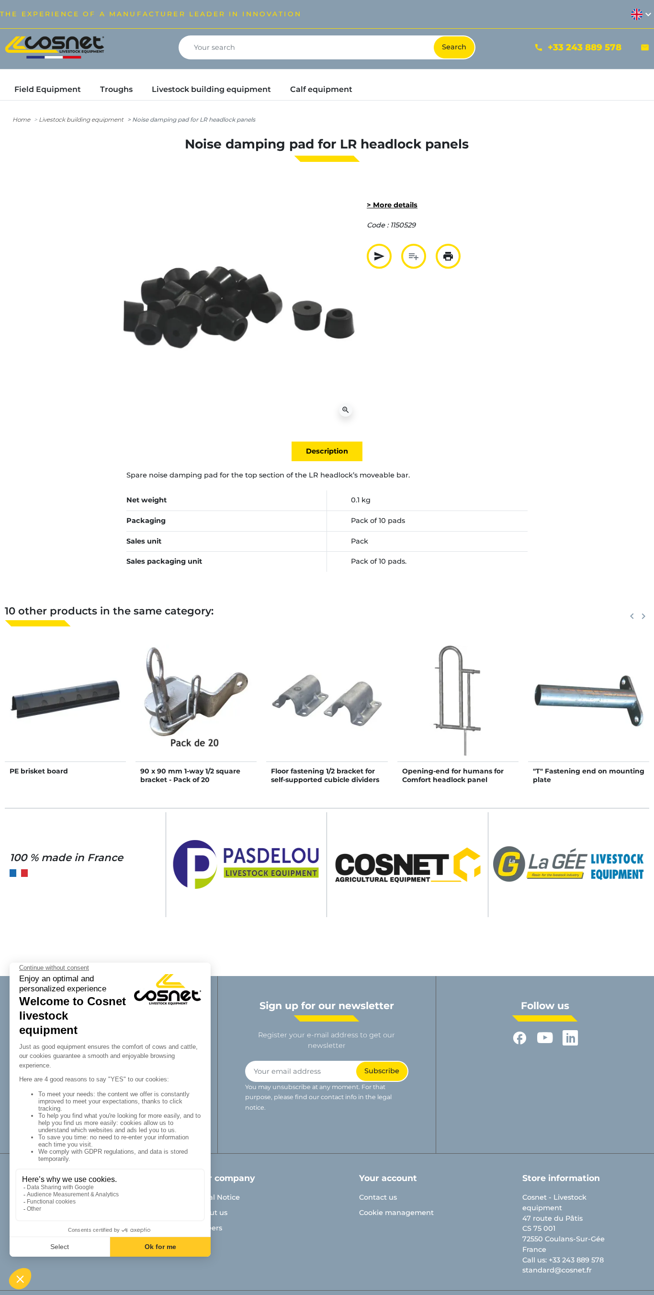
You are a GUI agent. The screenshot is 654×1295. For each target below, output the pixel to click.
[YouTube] (545, 1038)
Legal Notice (217, 1197)
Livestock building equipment (81, 119)
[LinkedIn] (570, 1038)
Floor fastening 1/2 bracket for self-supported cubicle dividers (325, 775)
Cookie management (396, 1212)
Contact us (378, 1197)
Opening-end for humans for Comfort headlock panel (453, 775)
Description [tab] (327, 451)
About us (211, 1212)
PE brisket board (39, 771)
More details (65, 710)
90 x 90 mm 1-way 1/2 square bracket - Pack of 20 (190, 775)
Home (21, 119)
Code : (377, 225)
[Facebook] (520, 1038)
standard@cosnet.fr (557, 1270)
